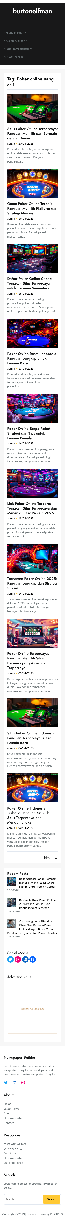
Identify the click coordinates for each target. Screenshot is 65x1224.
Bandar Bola (14, 32)
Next (51, 858)
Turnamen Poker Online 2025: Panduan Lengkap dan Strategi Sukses (32, 583)
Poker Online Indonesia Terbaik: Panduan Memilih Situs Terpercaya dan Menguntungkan (28, 815)
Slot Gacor (13, 56)
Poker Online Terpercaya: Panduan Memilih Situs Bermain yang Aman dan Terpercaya (28, 660)
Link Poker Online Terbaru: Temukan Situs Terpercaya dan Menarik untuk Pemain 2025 (32, 508)
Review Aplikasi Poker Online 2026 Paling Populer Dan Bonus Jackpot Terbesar (37, 903)
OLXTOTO (56, 1214)
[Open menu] (32, 24)
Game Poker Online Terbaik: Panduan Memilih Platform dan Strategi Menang (32, 208)
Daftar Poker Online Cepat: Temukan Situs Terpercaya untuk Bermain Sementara (29, 283)
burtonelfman (32, 11)
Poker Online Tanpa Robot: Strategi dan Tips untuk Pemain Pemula (29, 433)
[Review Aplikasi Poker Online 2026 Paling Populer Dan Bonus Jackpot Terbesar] (11, 903)
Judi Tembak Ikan (18, 48)
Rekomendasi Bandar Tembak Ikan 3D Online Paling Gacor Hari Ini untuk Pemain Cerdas (37, 882)
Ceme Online (15, 40)
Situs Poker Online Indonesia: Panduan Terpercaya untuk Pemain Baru (31, 738)
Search (51, 1199)
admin (11, 143)
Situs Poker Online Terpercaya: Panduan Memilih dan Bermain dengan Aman (32, 133)
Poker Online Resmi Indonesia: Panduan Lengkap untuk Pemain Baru (32, 358)
